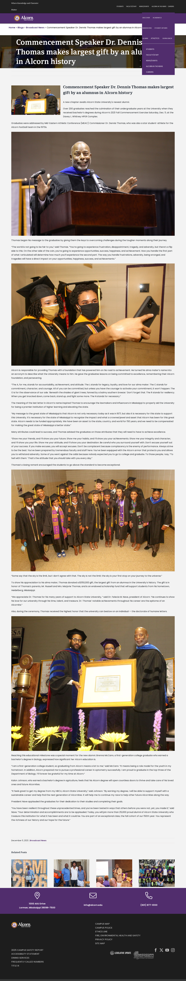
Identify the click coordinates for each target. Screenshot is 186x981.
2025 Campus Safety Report (27, 950)
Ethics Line (101, 931)
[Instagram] (173, 950)
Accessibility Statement (25, 953)
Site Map (100, 943)
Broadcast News (38, 840)
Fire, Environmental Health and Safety (117, 935)
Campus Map (102, 923)
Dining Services (20, 957)
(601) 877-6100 (148, 905)
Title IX (15, 965)
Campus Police (103, 927)
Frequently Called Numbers (27, 961)
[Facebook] (156, 950)
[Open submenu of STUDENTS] (170, 49)
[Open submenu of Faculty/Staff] (170, 55)
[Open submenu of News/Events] (170, 61)
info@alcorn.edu (93, 905)
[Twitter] (161, 950)
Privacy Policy (103, 939)
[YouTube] (167, 950)
